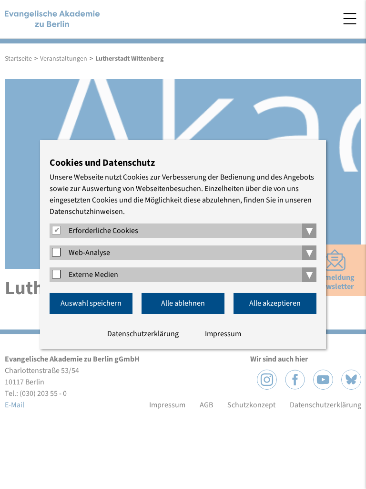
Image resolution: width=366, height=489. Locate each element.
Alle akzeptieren (275, 303)
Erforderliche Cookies (103, 230)
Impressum (223, 334)
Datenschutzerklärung (143, 334)
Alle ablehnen (183, 303)
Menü (349, 18)
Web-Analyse (89, 252)
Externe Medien (93, 274)
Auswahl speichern (91, 303)
